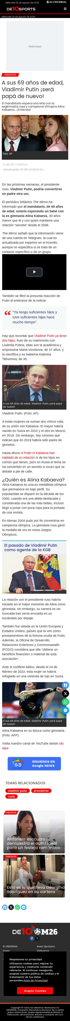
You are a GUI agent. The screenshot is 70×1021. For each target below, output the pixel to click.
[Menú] (65, 9)
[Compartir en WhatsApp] (65, 702)
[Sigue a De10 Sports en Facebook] (32, 938)
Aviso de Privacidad (36, 980)
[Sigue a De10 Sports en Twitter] (37, 938)
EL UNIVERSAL (10, 946)
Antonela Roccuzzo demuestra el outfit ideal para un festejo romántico (33, 843)
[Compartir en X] (65, 693)
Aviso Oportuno (46, 946)
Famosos (11, 812)
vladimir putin (17, 791)
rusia (11, 796)
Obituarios (43, 950)
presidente (41, 791)
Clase (6, 950)
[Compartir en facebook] (65, 685)
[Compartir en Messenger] (65, 710)
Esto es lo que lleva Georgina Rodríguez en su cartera (36, 889)
